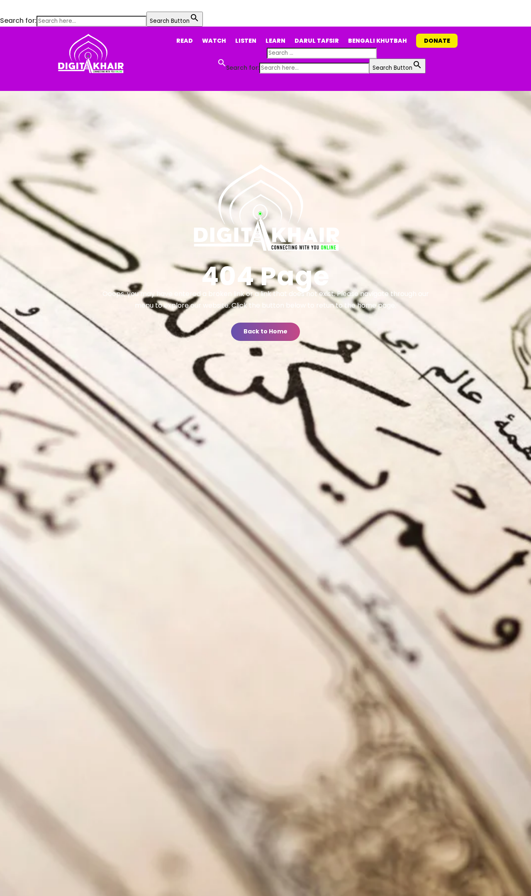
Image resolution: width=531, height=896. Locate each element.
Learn (275, 41)
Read (184, 41)
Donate (437, 41)
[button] (4, 6)
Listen (245, 41)
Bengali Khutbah (377, 41)
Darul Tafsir (317, 41)
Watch (214, 41)
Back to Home (265, 331)
